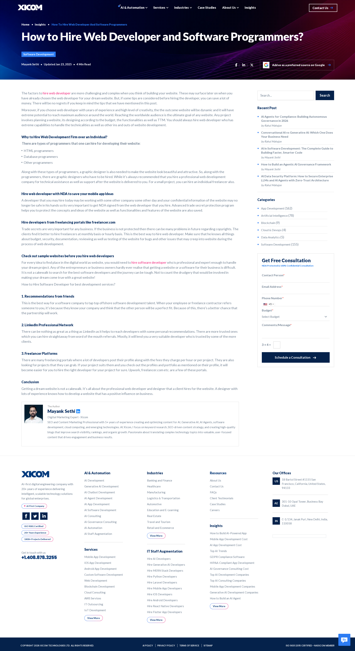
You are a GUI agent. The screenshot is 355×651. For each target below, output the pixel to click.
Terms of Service (189, 645)
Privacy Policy (166, 645)
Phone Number (273, 298)
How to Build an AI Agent (225, 598)
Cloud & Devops (271, 230)
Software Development (38, 54)
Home (25, 24)
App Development (272, 208)
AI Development (94, 480)
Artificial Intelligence (274, 215)
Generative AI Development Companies (234, 592)
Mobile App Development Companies (232, 586)
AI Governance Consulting (100, 522)
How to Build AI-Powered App (228, 533)
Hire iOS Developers (159, 594)
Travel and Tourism (158, 522)
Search (325, 95)
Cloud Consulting (95, 592)
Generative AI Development (101, 486)
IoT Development (95, 610)
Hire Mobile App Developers (164, 588)
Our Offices (282, 473)
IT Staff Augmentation (164, 551)
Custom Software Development (103, 574)
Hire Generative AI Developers (166, 564)
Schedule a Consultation (292, 357)
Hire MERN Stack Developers (165, 570)
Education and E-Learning (163, 510)
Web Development (95, 580)
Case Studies (207, 7)
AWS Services (92, 598)
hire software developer (148, 262)
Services (159, 7)
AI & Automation (132, 7)
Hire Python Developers (162, 576)
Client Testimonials (221, 498)
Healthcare (154, 486)
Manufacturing (156, 492)
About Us (229, 7)
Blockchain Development (99, 586)
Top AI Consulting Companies (228, 580)
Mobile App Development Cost (229, 539)
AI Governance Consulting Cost (229, 568)
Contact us (320, 8)
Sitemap (208, 645)
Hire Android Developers (162, 600)
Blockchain (268, 222)
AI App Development (97, 504)
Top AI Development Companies (229, 574)
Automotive (154, 504)
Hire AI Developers (159, 558)
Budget (267, 310)
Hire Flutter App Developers (164, 612)
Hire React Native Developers (165, 606)
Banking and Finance (159, 480)
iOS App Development (97, 562)
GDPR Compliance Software (227, 556)
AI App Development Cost (226, 545)
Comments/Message (277, 325)
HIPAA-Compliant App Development (232, 562)
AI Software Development (100, 510)
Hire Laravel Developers (162, 582)
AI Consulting (92, 516)
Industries (181, 7)
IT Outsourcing (93, 604)
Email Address (272, 286)
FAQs (213, 492)
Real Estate (154, 516)
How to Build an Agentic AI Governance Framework (296, 164)
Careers (215, 510)
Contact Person (273, 275)
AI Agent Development (98, 498)
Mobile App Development (100, 556)
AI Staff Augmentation (98, 533)
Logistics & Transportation (163, 498)
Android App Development (100, 568)
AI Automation (93, 527)
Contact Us (217, 486)
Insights (250, 7)
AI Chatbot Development (99, 492)
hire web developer (57, 93)
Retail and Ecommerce (160, 527)
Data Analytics (270, 237)
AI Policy (148, 645)
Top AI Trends (218, 551)
